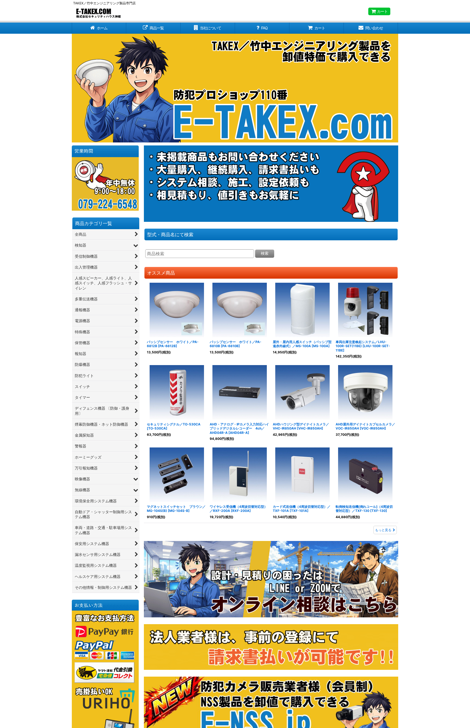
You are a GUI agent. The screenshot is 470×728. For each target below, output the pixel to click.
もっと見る (383, 530)
